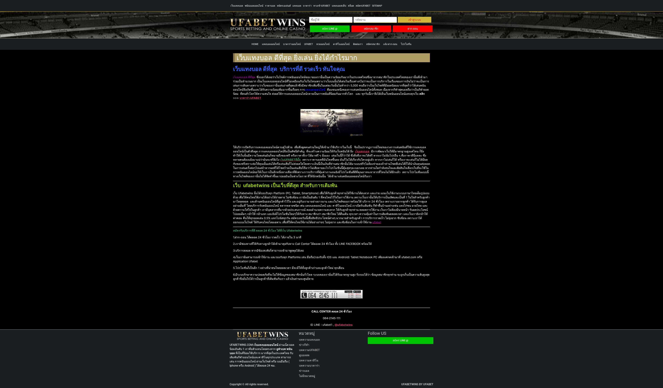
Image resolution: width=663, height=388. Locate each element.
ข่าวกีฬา (304, 345)
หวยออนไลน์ (323, 44)
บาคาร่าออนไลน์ (292, 44)
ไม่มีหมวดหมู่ (307, 376)
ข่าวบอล (304, 370)
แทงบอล (296, 5)
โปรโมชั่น (406, 44)
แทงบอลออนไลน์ (271, 44)
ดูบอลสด (304, 355)
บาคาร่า (307, 5)
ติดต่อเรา (358, 44)
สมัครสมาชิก (373, 44)
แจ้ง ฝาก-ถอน (390, 44)
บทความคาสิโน (308, 360)
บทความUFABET (309, 350)
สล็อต (351, 5)
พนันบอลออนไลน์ (254, 5)
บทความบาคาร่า (309, 365)
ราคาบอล (270, 5)
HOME (255, 44)
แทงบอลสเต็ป (339, 5)
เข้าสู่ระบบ (414, 19)
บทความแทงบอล (309, 339)
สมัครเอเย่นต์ (284, 5)
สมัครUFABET (363, 5)
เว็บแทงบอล (236, 5)
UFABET (308, 44)
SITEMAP (377, 5)
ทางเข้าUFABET (321, 5)
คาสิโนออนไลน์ (341, 44)
